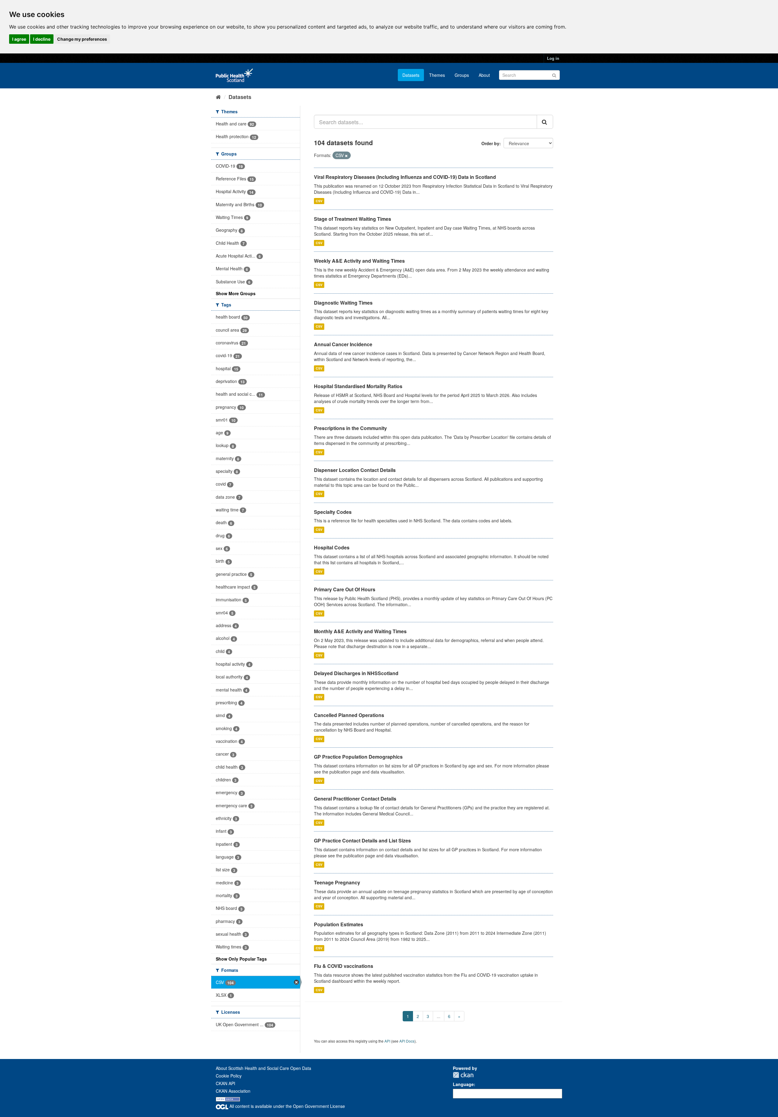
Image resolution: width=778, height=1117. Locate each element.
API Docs (407, 1041)
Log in (553, 58)
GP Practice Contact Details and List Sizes (362, 840)
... (438, 1016)
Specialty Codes (333, 511)
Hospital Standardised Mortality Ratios (358, 386)
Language (463, 1084)
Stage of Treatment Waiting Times (352, 218)
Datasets (410, 75)
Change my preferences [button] (82, 39)
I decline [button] (41, 39)
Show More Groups (236, 293)
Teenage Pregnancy (337, 882)
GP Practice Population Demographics (358, 756)
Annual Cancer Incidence (343, 344)
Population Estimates (338, 924)
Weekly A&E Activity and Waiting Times (359, 260)
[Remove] (346, 155)
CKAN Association (233, 1091)
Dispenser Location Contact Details (355, 469)
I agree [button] (19, 39)
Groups (462, 75)
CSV (319, 201)
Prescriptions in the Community (350, 428)
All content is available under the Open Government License (286, 1106)
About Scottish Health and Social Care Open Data (263, 1068)
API (387, 1041)
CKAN (463, 1075)
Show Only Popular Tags (241, 959)
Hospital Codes (331, 547)
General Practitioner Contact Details (355, 798)
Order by (490, 143)
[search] (545, 122)
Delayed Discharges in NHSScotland (356, 673)
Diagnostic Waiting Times (343, 302)
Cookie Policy (229, 1076)
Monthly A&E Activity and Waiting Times (360, 631)
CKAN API (225, 1083)
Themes (437, 75)
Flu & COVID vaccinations (343, 965)
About (484, 75)
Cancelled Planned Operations (349, 715)
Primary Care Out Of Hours (344, 589)
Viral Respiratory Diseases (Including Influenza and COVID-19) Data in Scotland (405, 176)
